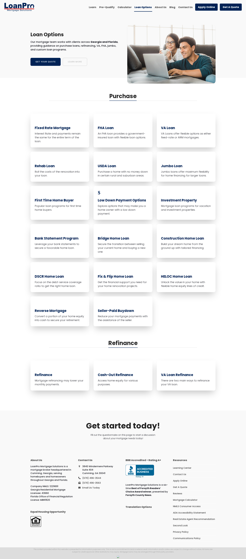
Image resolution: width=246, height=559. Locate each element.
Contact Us (179, 474)
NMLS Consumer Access (187, 506)
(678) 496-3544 (91, 478)
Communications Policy (186, 538)
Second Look (180, 525)
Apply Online (180, 480)
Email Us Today (91, 487)
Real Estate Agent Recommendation (194, 519)
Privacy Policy (180, 532)
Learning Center (182, 468)
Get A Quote (180, 487)
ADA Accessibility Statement (189, 512)
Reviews (177, 493)
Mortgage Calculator (185, 500)
